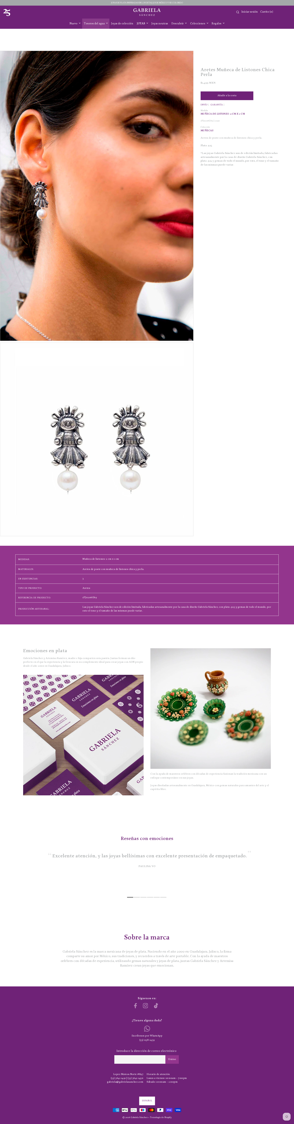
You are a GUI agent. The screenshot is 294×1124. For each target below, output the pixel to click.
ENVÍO (204, 105)
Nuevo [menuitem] (74, 23)
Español (147, 1101)
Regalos (217, 23)
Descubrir (178, 23)
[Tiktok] (156, 1005)
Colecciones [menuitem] (198, 23)
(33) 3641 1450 (135, 1078)
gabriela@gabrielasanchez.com (125, 1082)
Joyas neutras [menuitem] (159, 23)
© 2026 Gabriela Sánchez (135, 1117)
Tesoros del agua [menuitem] (94, 23)
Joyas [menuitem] (141, 23)
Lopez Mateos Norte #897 (128, 1074)
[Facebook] (135, 1005)
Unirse (172, 1059)
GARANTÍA (216, 105)
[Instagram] (145, 1005)
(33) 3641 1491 (118, 1078)
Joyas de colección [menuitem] (122, 23)
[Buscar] (237, 12)
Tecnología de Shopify (161, 1117)
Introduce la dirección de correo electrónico (147, 1051)
